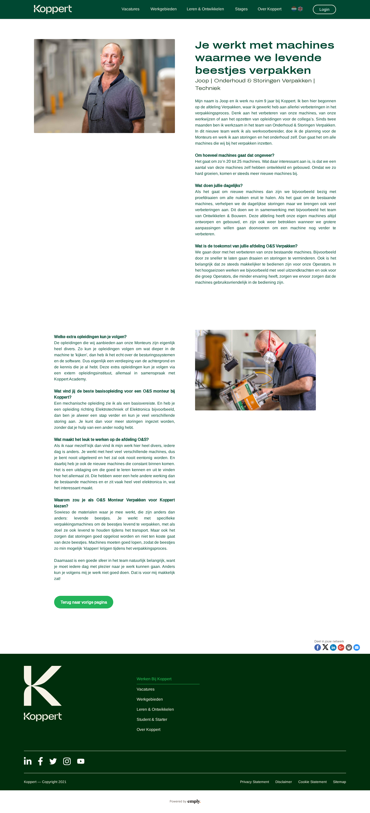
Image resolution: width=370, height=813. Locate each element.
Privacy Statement (254, 782)
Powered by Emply (185, 801)
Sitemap (339, 782)
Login (324, 9)
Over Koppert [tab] (269, 9)
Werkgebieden (150, 699)
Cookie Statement (312, 782)
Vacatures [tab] (131, 9)
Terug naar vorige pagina (83, 602)
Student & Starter (152, 719)
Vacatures (146, 689)
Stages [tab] (241, 9)
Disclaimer (283, 782)
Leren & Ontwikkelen (155, 709)
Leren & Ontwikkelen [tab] (206, 9)
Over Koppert (148, 729)
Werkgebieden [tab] (164, 9)
